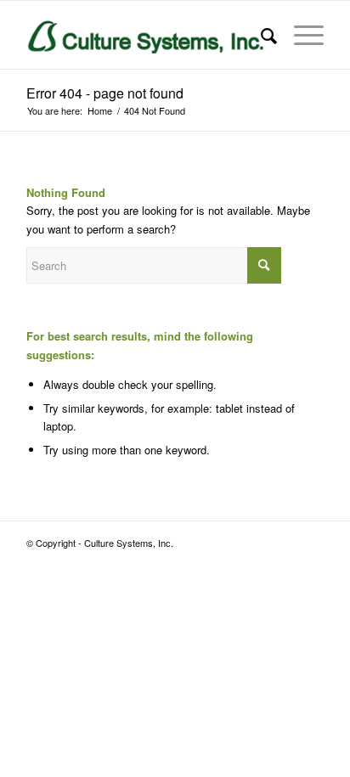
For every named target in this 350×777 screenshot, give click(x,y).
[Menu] (300, 35)
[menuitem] (260, 35)
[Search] (260, 35)
